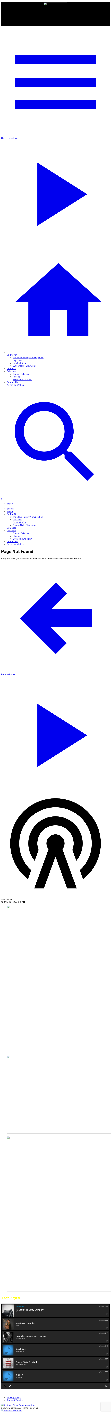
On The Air (12, 354)
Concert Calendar (21, 373)
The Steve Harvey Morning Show (28, 357)
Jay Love (17, 360)
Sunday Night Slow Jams (25, 365)
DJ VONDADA (19, 363)
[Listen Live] (55, 733)
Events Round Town (22, 379)
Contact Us (12, 382)
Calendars (11, 371)
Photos (16, 376)
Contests (11, 368)
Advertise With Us (15, 384)
